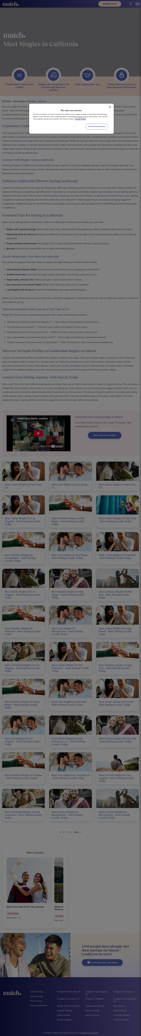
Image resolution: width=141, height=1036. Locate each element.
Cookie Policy (80, 119)
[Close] (110, 107)
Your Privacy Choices (96, 126)
